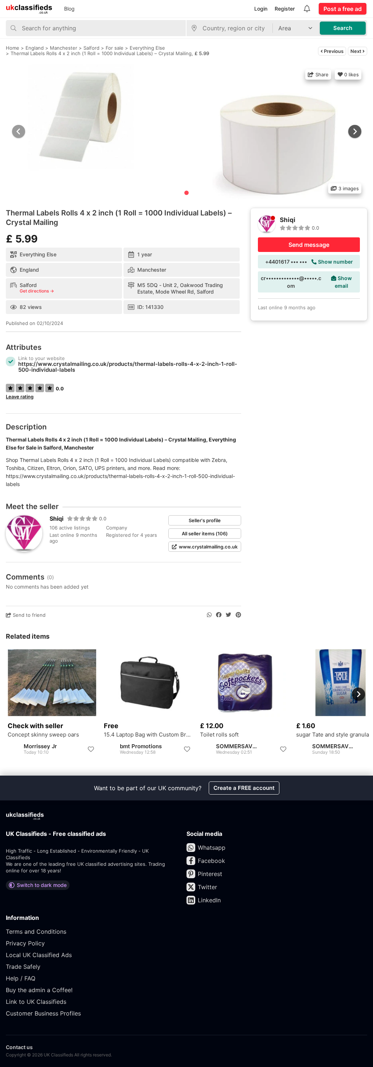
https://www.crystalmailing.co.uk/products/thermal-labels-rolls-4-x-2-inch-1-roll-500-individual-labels (127, 366)
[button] (354, 131)
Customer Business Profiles (43, 1013)
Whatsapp (211, 847)
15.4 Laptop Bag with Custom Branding (148, 734)
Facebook (211, 860)
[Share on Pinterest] (238, 615)
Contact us (19, 1047)
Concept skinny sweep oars (43, 734)
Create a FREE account (244, 787)
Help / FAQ (20, 978)
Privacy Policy (25, 943)
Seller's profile (205, 520)
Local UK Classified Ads (39, 955)
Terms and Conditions (36, 931)
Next (356, 51)
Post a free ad (342, 8)
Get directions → (37, 291)
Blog (69, 8)
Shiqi (56, 518)
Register (285, 8)
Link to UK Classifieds (36, 1001)
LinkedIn (209, 900)
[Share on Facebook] (218, 615)
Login (260, 8)
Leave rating (20, 396)
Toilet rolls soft (219, 734)
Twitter (207, 887)
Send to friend (28, 615)
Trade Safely (23, 966)
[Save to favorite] (91, 749)
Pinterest (210, 873)
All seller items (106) (205, 533)
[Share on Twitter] (228, 615)
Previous (333, 51)
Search (342, 27)
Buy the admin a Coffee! (39, 990)
